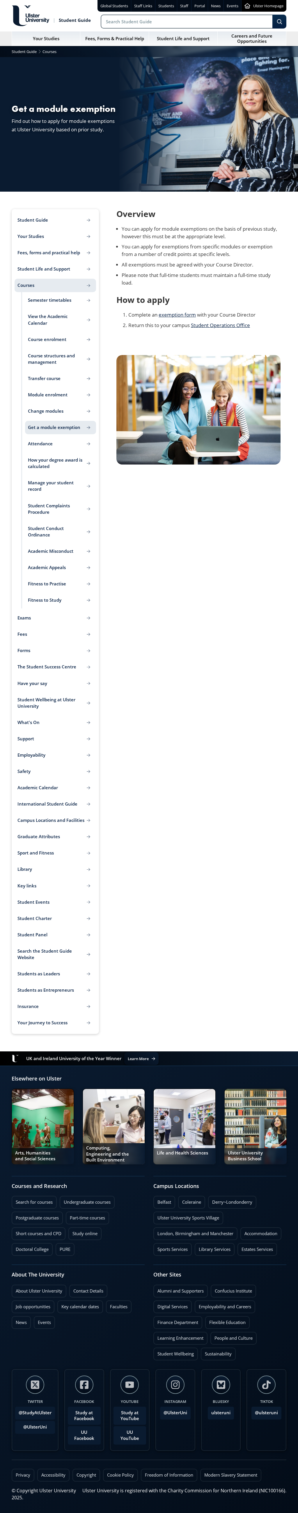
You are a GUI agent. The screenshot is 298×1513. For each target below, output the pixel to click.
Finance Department (175, 1320)
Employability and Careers (223, 1305)
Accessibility (53, 1475)
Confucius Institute (231, 1289)
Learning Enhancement (178, 1336)
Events (42, 1320)
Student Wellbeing (173, 1352)
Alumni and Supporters (178, 1289)
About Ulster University (39, 1291)
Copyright (86, 1475)
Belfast (162, 1200)
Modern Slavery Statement (230, 1475)
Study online (82, 1232)
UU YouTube (129, 1435)
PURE (65, 1249)
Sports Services (170, 1247)
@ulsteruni (264, 1411)
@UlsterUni (31, 1425)
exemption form (177, 314)
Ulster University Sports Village (188, 1218)
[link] (43, 1126)
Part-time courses (85, 1216)
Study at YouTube (129, 1415)
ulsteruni (220, 1412)
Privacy (23, 1475)
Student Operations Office (220, 325)
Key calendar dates (80, 1307)
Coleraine (189, 1200)
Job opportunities (33, 1307)
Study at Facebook (84, 1415)
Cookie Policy (120, 1475)
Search (279, 22)
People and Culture (231, 1336)
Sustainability (216, 1352)
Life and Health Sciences (182, 1153)
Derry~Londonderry (230, 1200)
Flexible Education (225, 1320)
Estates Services (255, 1247)
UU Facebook (84, 1435)
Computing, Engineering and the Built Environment (107, 1153)
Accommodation (258, 1232)
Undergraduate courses (85, 1200)
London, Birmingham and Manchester (195, 1233)
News (19, 1320)
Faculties (118, 1307)
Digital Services (170, 1305)
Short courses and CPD (36, 1232)
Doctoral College (30, 1247)
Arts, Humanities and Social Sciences (35, 1155)
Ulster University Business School (245, 1155)
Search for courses (34, 1202)
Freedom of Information (169, 1475)
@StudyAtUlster (35, 1412)
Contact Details (88, 1291)
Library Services (212, 1247)
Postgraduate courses (35, 1216)
